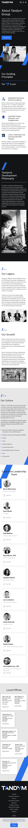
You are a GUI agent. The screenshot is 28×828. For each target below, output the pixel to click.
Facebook (14, 811)
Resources (14, 802)
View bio (8, 495)
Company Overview (14, 805)
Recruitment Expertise (14, 800)
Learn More (5, 702)
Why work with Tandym (14, 807)
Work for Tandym (14, 809)
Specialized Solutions (14, 796)
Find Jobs (4, 704)
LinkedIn (14, 815)
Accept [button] (14, 825)
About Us (14, 798)
